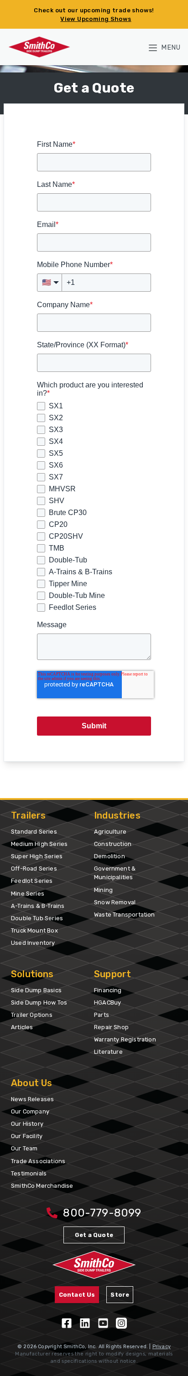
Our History (27, 1123)
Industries (117, 815)
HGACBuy (107, 1002)
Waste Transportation (124, 914)
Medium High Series (39, 843)
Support (112, 974)
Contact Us (77, 1294)
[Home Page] (39, 46)
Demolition (109, 856)
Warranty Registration (125, 1039)
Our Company (30, 1111)
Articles (22, 1027)
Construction (112, 843)
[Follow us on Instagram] (121, 1323)
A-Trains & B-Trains (37, 905)
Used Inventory (33, 942)
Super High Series (37, 856)
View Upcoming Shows (95, 18)
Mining (103, 889)
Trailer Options (31, 1014)
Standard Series (34, 831)
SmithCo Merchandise (42, 1185)
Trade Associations (38, 1161)
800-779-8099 (102, 1212)
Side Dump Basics (36, 990)
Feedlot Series (32, 880)
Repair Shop (111, 1027)
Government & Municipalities (115, 873)
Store (119, 1294)
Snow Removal (115, 902)
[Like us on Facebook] (66, 1323)
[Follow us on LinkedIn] (84, 1323)
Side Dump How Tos (39, 1002)
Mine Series (27, 893)
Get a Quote (94, 1235)
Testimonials (29, 1173)
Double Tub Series (37, 918)
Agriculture (110, 831)
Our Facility (26, 1136)
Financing (108, 990)
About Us (31, 1082)
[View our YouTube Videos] (103, 1323)
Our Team (24, 1148)
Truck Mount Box (34, 930)
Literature (108, 1051)
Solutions (32, 974)
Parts (101, 1014)
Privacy (161, 1347)
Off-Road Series (34, 868)
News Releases (32, 1099)
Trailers (28, 815)
